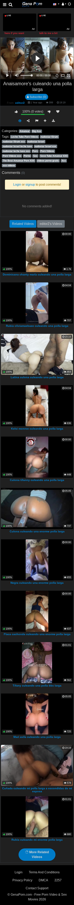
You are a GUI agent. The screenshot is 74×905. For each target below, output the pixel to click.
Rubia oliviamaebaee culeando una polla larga (37, 325)
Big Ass (36, 131)
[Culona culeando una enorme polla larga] (37, 508)
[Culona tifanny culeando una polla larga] (37, 456)
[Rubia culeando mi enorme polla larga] (37, 816)
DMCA (43, 880)
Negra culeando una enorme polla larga (37, 582)
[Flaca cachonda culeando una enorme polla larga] (37, 611)
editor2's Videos (51, 223)
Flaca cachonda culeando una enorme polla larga (37, 634)
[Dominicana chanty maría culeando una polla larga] (37, 251)
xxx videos (9, 165)
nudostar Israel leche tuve (17, 146)
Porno (27, 156)
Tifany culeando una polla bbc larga (37, 685)
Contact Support (37, 888)
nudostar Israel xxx (45, 146)
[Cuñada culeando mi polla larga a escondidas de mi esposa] (37, 765)
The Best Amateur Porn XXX (19, 160)
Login (18, 872)
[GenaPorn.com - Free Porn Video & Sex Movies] (32, 4)
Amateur (25, 131)
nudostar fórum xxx (14, 141)
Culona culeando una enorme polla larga (37, 531)
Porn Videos (47, 151)
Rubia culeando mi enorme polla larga (37, 839)
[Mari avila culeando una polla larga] (37, 713)
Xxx (64, 160)
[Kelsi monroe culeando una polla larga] (37, 405)
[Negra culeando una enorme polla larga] (37, 559)
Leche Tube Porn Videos (24, 136)
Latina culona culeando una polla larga (37, 377)
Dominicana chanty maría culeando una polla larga (37, 274)
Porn (35, 151)
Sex (35, 156)
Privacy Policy (22, 880)
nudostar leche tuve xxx (16, 151)
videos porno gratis (48, 160)
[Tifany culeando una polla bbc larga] (37, 662)
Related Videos (23, 223)
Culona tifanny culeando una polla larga (37, 480)
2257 (58, 880)
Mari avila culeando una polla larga (37, 736)
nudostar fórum (49, 136)
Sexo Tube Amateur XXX (54, 156)
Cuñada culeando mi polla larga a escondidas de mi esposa (37, 790)
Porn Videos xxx (12, 156)
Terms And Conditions (44, 872)
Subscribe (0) (37, 96)
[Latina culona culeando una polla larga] (37, 354)
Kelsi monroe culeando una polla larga (37, 428)
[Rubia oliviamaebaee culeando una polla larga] (37, 302)
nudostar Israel (35, 141)
